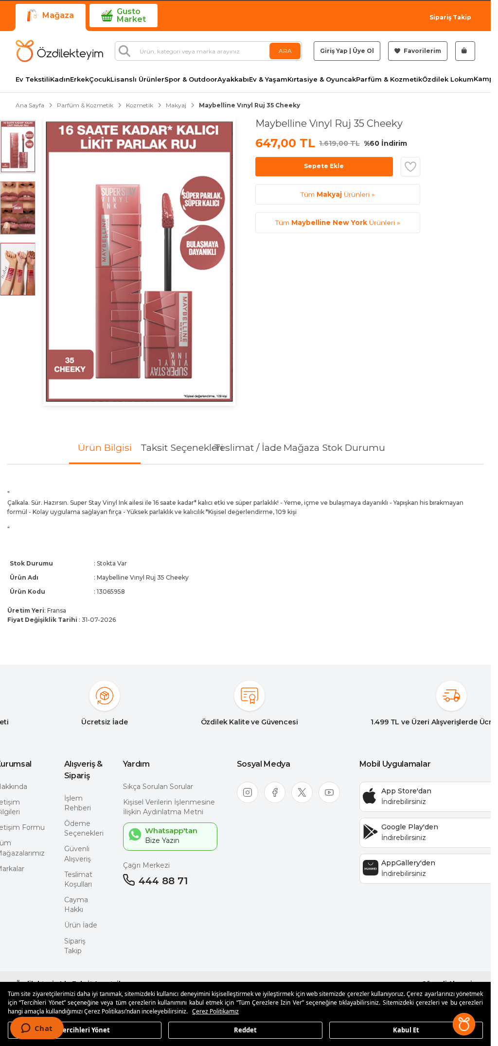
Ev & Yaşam (268, 79)
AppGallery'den (408, 862)
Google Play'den (409, 827)
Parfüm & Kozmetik (389, 79)
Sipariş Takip (450, 17)
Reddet (245, 1029)
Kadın (60, 79)
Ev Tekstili (33, 79)
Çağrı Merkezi (146, 865)
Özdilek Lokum (448, 79)
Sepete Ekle (324, 166)
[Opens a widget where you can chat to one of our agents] (37, 1029)
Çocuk (99, 79)
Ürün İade (80, 925)
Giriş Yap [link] (334, 50)
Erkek (79, 79)
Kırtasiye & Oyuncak (321, 79)
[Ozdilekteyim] (59, 51)
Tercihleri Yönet (84, 1029)
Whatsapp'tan (171, 830)
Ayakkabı (233, 79)
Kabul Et (406, 1029)
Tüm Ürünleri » (337, 194)
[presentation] (245, 556)
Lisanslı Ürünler (137, 79)
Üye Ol (363, 50)
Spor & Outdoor (190, 79)
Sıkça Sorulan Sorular (158, 786)
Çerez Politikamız (215, 1011)
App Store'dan (406, 791)
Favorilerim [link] (421, 50)
